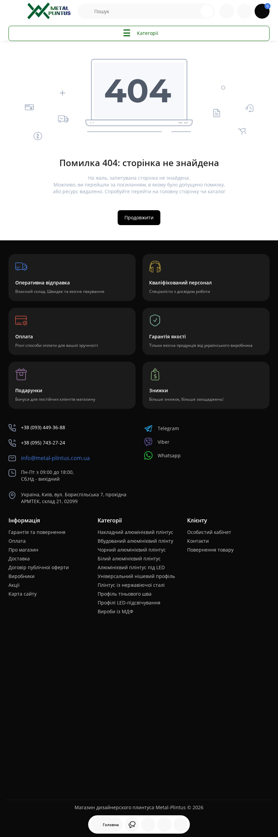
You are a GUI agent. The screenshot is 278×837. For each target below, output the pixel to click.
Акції (14, 585)
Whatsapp (169, 455)
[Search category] (86, 11)
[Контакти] (226, 11)
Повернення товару (210, 549)
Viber (164, 442)
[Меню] (15, 11)
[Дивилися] (132, 824)
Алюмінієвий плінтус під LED (131, 567)
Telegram (168, 428)
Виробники (21, 576)
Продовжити (139, 217)
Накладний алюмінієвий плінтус (135, 532)
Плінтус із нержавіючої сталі (131, 585)
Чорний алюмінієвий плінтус (132, 549)
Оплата (17, 541)
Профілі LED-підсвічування (129, 602)
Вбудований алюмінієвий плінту (135, 541)
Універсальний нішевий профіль (136, 576)
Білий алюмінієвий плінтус (129, 558)
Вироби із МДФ (115, 611)
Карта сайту (22, 594)
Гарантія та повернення (36, 532)
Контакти (198, 541)
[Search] (194, 11)
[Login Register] (244, 11)
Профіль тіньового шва (125, 594)
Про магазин (23, 549)
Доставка (19, 558)
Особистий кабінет (209, 532)
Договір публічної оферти (38, 567)
